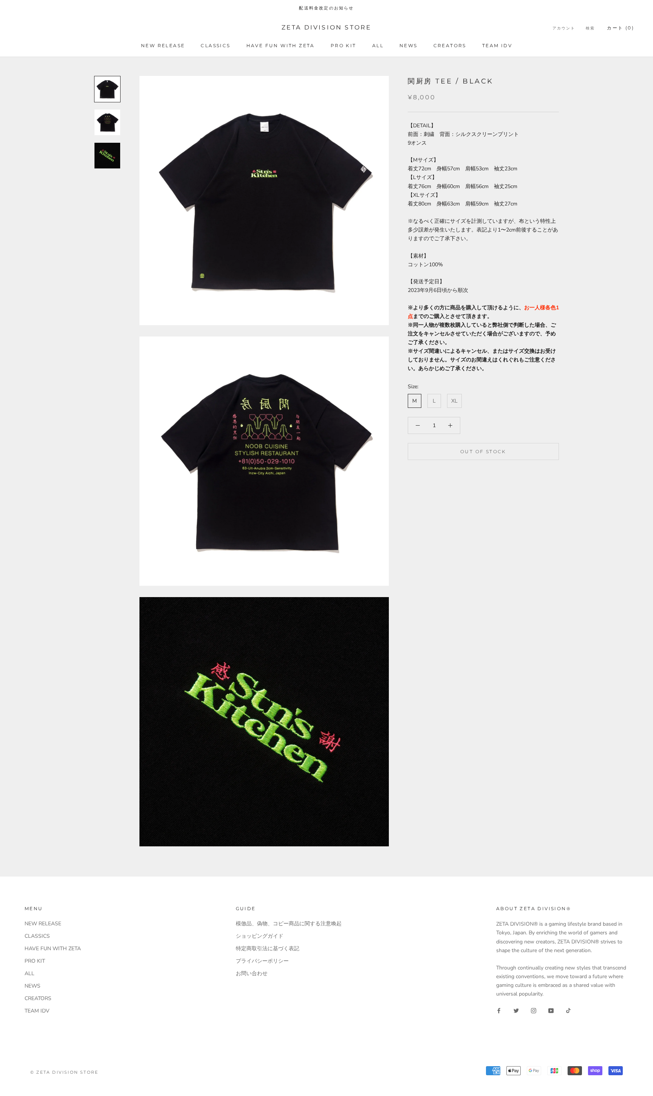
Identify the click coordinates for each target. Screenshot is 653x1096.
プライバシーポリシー (262, 961)
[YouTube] (551, 1010)
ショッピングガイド (259, 936)
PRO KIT (343, 45)
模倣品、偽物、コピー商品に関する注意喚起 (289, 923)
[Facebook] (498, 1010)
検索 (590, 28)
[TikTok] (568, 1010)
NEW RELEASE (163, 45)
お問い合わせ (252, 973)
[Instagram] (533, 1010)
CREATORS (449, 45)
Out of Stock (483, 451)
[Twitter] (516, 1010)
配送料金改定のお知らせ (326, 8)
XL (454, 400)
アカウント (563, 28)
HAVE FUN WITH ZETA (280, 45)
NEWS (408, 45)
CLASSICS (215, 45)
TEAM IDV (497, 45)
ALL (378, 45)
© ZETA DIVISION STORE (64, 1072)
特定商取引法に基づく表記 (267, 948)
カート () (620, 28)
